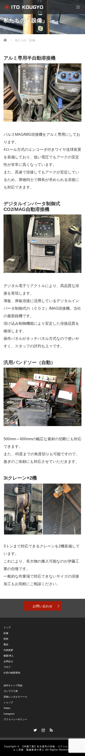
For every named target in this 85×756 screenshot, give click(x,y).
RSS (50, 729)
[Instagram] (42, 729)
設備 (6, 633)
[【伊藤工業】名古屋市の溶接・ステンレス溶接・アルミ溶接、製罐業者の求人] (24, 7)
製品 (6, 644)
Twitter (7, 708)
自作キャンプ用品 (13, 685)
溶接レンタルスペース (15, 696)
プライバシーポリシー (15, 719)
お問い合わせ (42, 606)
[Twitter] (34, 729)
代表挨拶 (8, 650)
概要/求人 (9, 655)
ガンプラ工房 (11, 691)
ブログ (7, 667)
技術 (6, 638)
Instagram (9, 713)
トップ (7, 627)
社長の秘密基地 (12, 672)
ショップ (8, 702)
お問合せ (8, 661)
